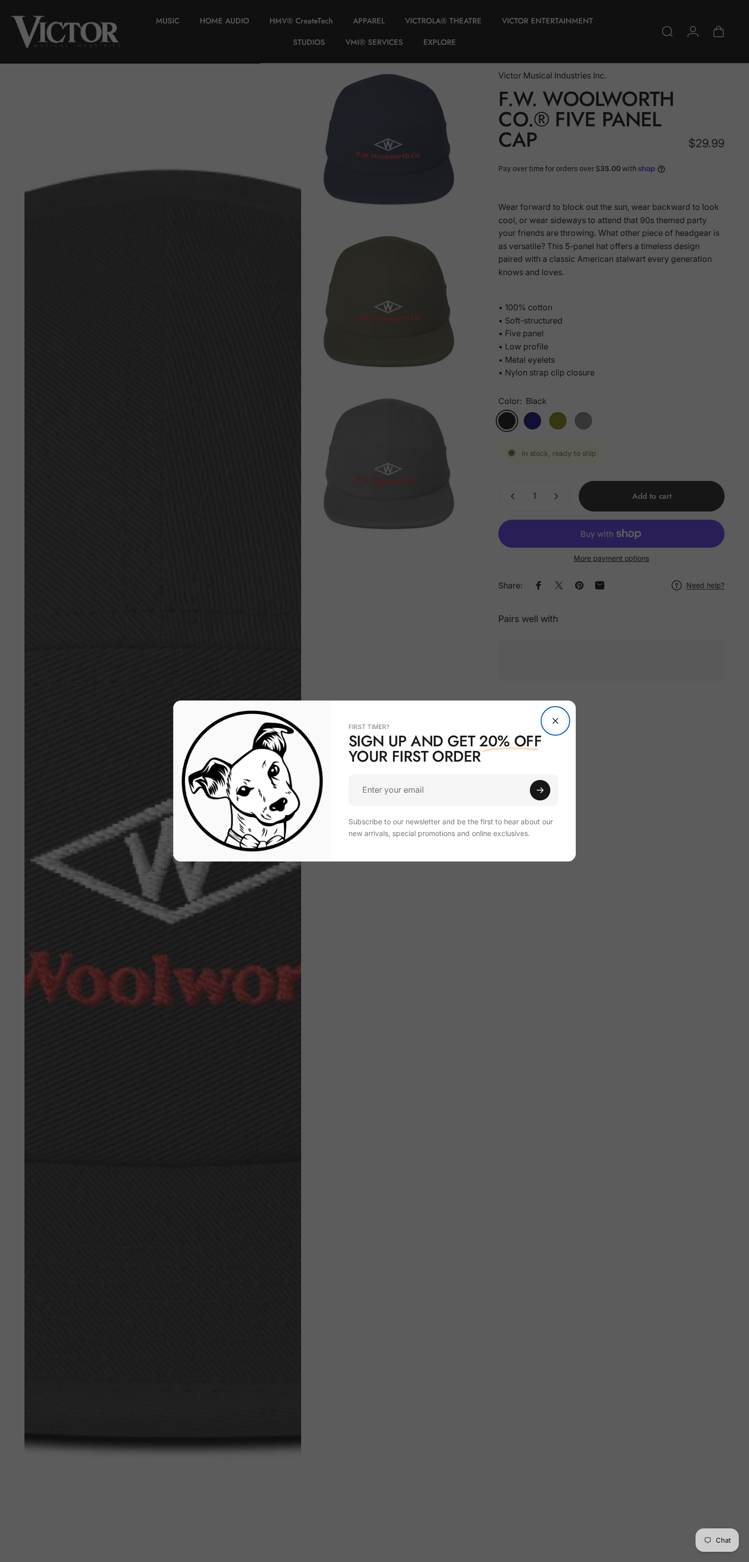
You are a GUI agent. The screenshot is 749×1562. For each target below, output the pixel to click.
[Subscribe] (540, 790)
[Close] (555, 721)
